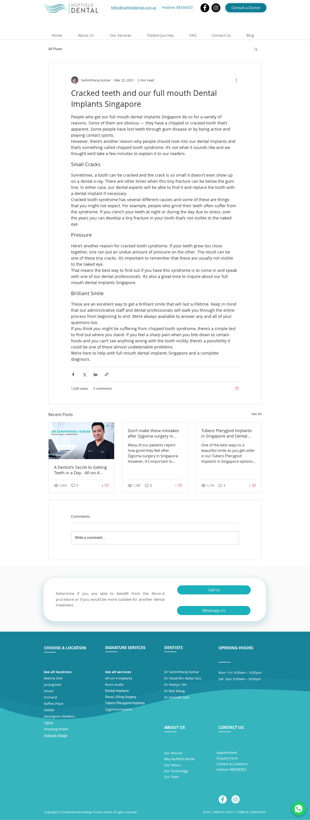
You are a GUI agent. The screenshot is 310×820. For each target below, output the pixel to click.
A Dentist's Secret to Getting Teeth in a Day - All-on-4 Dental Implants (80, 470)
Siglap (48, 722)
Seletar (49, 710)
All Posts (55, 49)
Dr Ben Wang (174, 691)
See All (256, 414)
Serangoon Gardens (59, 716)
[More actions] (236, 80)
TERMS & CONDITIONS (251, 812)
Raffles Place (53, 703)
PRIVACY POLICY (223, 812)
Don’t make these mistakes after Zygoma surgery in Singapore (153, 433)
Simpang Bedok (56, 729)
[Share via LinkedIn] (95, 374)
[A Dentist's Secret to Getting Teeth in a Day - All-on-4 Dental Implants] (81, 440)
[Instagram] (216, 7)
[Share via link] (106, 374)
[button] (256, 49)
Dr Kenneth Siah (176, 697)
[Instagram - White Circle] (235, 799)
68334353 (184, 7)
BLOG (207, 812)
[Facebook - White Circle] (223, 799)
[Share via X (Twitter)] (84, 374)
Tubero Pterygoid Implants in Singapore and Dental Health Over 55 (226, 433)
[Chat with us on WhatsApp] (298, 808)
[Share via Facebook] (73, 374)
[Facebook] (204, 7)
